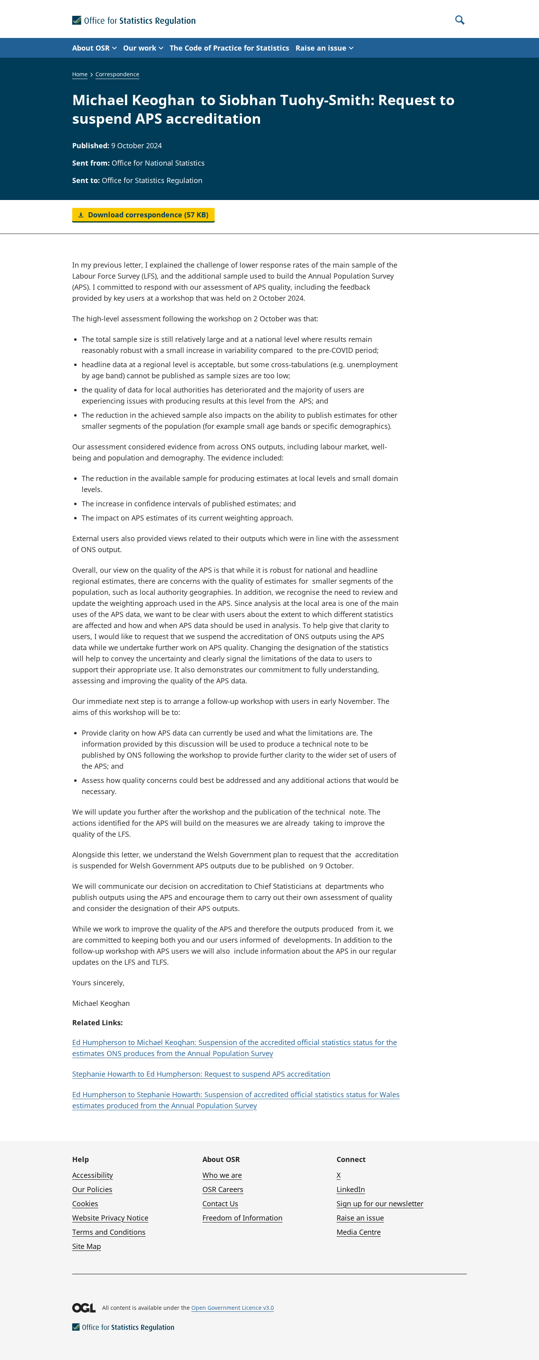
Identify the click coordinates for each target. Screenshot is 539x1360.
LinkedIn (351, 1189)
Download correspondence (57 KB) (147, 214)
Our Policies (92, 1189)
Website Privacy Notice (110, 1217)
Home (80, 74)
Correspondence (117, 74)
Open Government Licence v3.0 (232, 1307)
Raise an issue (360, 1217)
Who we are (222, 1175)
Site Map (86, 1246)
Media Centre (359, 1232)
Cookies (85, 1203)
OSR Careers (222, 1189)
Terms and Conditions (109, 1232)
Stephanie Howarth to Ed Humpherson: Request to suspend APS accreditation (201, 1074)
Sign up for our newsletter (380, 1203)
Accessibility (92, 1175)
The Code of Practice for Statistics (229, 48)
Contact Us (220, 1203)
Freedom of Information (242, 1217)
